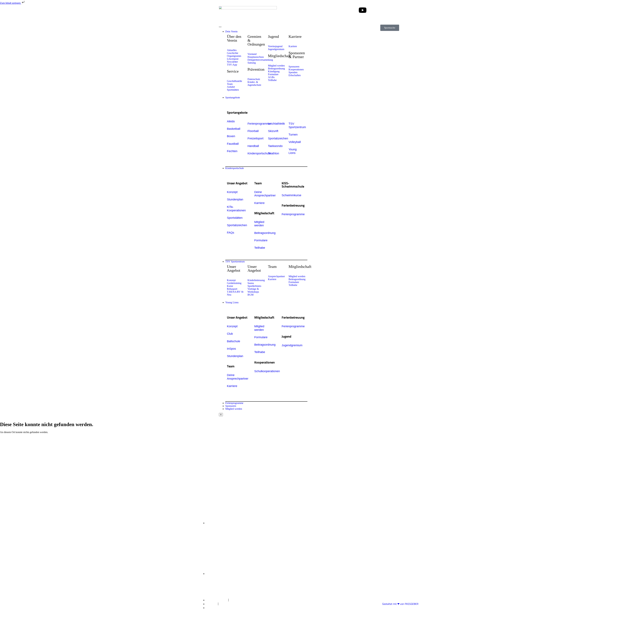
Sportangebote (232, 97)
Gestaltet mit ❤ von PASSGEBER (400, 604)
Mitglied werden (233, 408)
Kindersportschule (234, 168)
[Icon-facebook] (354, 10)
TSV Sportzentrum (235, 261)
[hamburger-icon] (220, 26)
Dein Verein (231, 31)
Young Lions (232, 302)
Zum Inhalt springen (10, 3)
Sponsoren (230, 406)
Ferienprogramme (234, 403)
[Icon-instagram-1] (345, 10)
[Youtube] (363, 10)
